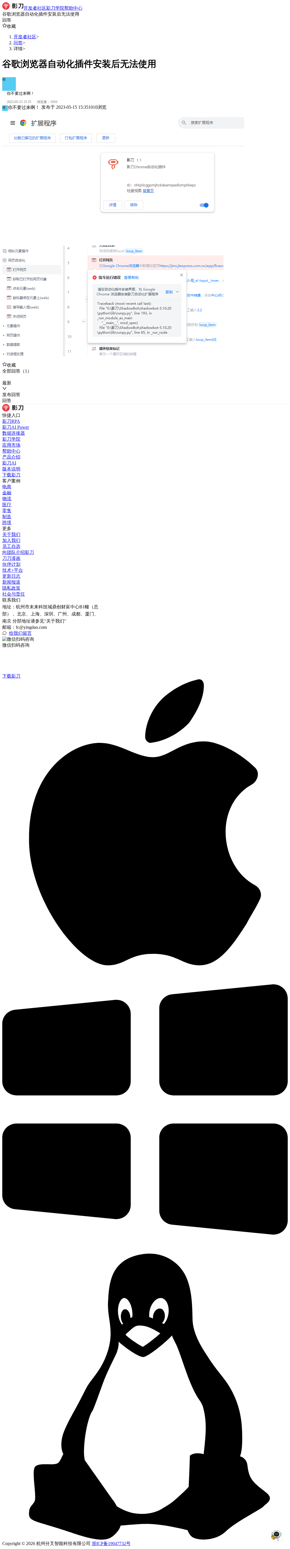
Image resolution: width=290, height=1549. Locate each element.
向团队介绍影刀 (18, 552)
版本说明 (11, 468)
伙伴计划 (11, 564)
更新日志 (11, 576)
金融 (6, 492)
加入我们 (11, 540)
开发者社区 (25, 36)
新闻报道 (11, 582)
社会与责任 (13, 594)
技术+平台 (12, 570)
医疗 (6, 504)
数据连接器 (13, 433)
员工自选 (11, 546)
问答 (18, 42)
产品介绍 (11, 457)
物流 (6, 498)
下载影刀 (11, 474)
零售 (6, 510)
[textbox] (145, 236)
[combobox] (28, 377)
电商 (6, 486)
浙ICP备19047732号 (111, 1543)
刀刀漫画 (11, 558)
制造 (6, 516)
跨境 (6, 522)
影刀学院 (11, 439)
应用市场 (11, 445)
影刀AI (9, 463)
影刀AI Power (15, 427)
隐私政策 (11, 588)
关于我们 (11, 534)
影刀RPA (11, 421)
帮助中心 (11, 451)
